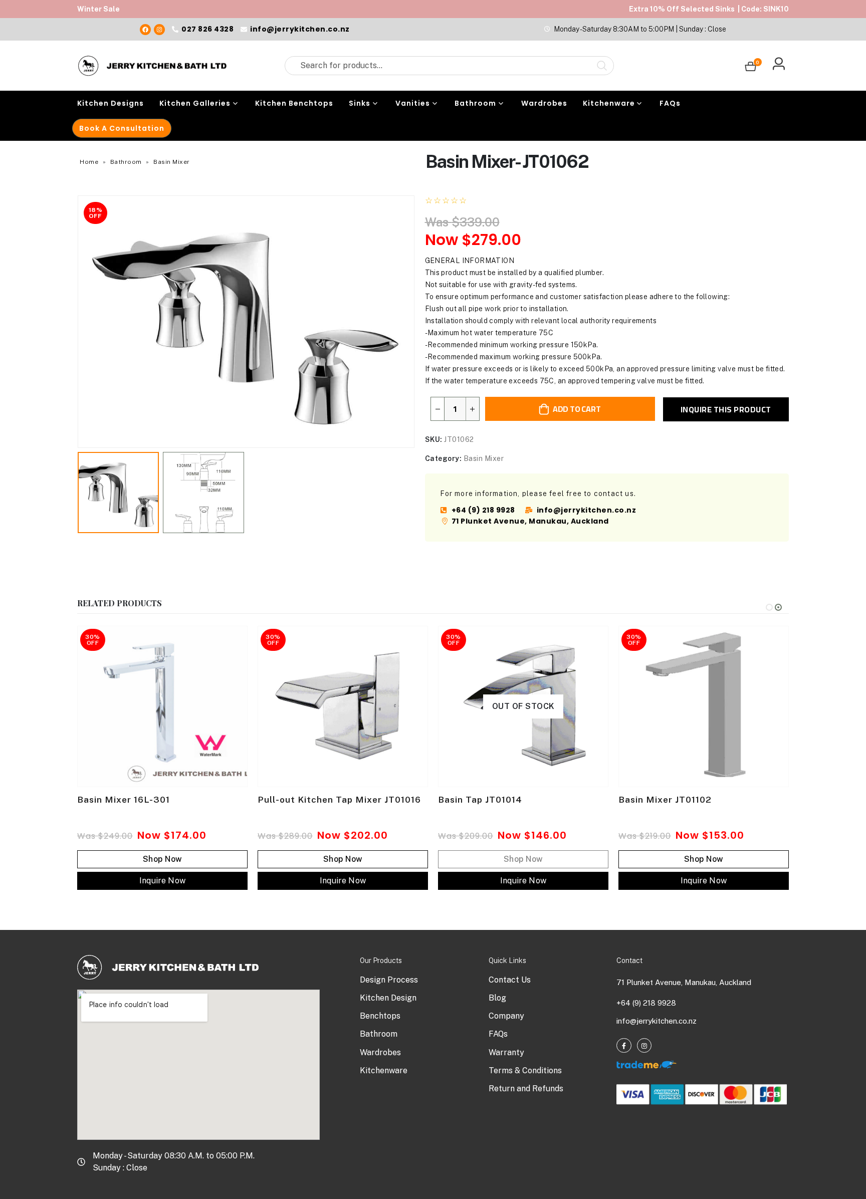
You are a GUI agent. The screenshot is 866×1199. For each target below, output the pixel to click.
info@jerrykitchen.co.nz (656, 1021)
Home (89, 161)
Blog (497, 998)
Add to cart (576, 408)
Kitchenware (609, 103)
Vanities (412, 103)
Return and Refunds (526, 1088)
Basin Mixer (171, 161)
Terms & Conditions (525, 1070)
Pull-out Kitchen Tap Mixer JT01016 (339, 800)
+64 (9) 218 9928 (646, 1003)
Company (506, 1016)
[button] (79, 321)
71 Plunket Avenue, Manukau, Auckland (683, 982)
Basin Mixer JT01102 (665, 800)
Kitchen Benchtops (294, 103)
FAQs (670, 103)
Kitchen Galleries (195, 103)
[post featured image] (162, 706)
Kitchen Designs (110, 103)
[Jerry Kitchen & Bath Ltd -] (152, 66)
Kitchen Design (388, 998)
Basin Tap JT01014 (480, 800)
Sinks (359, 103)
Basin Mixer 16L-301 (123, 800)
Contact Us (510, 980)
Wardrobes (544, 103)
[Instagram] (159, 29)
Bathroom (475, 103)
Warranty (506, 1052)
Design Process (389, 980)
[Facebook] (145, 29)
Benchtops (380, 1016)
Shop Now (162, 859)
